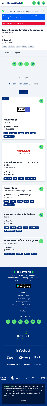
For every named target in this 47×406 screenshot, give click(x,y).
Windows (13, 133)
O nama (23, 293)
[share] (32, 64)
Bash (20, 201)
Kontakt (23, 311)
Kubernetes (34, 227)
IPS (27, 133)
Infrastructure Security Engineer (19, 214)
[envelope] (39, 321)
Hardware (7, 178)
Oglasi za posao (14, 11)
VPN (19, 227)
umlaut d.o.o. (7, 33)
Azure (21, 133)
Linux (6, 201)
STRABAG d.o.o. (10, 168)
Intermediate (9, 136)
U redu (23, 400)
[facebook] (14, 64)
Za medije (23, 308)
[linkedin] (26, 64)
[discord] (32, 321)
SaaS (26, 201)
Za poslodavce (23, 296)
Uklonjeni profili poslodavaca (23, 305)
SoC (15, 178)
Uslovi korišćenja (23, 299)
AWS (5, 133)
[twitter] (20, 64)
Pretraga (23, 92)
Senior (19, 231)
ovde (12, 395)
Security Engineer (11, 120)
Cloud (33, 133)
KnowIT (6, 122)
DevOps (19, 254)
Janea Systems (10, 243)
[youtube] (20, 321)
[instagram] (14, 321)
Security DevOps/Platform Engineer (21, 240)
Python (13, 201)
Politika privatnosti (23, 302)
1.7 (2, 36)
